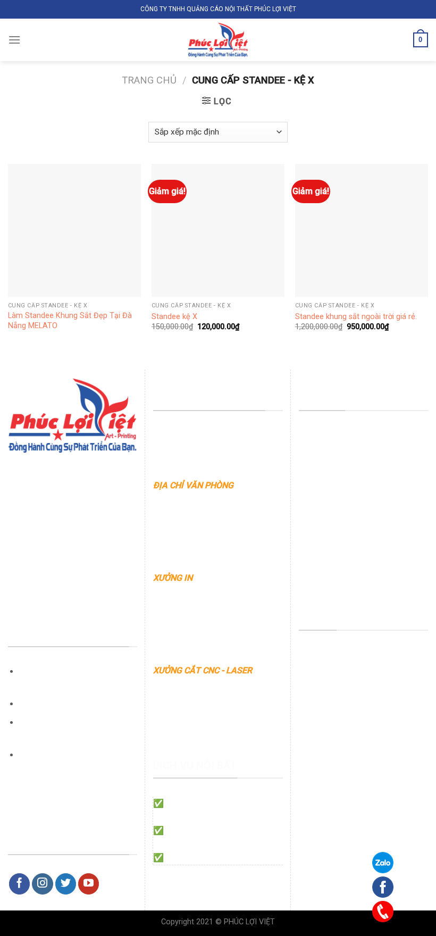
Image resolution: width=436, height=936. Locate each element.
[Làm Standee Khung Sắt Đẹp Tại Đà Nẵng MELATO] (74, 230)
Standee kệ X (174, 316)
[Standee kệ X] (218, 230)
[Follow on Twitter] (66, 884)
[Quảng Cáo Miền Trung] (218, 40)
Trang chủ (149, 80)
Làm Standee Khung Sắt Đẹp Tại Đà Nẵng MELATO (70, 320)
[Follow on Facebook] (19, 884)
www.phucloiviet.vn (190, 512)
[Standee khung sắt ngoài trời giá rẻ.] (361, 230)
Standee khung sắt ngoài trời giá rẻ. (356, 316)
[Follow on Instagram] (42, 884)
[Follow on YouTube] (88, 884)
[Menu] (14, 40)
